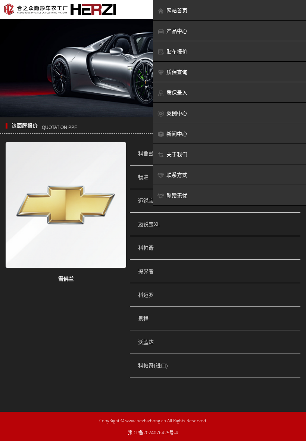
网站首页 (176, 10)
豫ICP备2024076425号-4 (153, 432)
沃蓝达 (146, 342)
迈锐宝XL (149, 224)
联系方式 (176, 175)
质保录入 (176, 93)
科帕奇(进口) (153, 365)
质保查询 (176, 72)
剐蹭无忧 (176, 195)
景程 (143, 318)
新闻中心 (176, 134)
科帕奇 (146, 248)
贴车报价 (176, 52)
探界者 (146, 271)
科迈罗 (146, 295)
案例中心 (176, 113)
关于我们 (176, 154)
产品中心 (176, 31)
